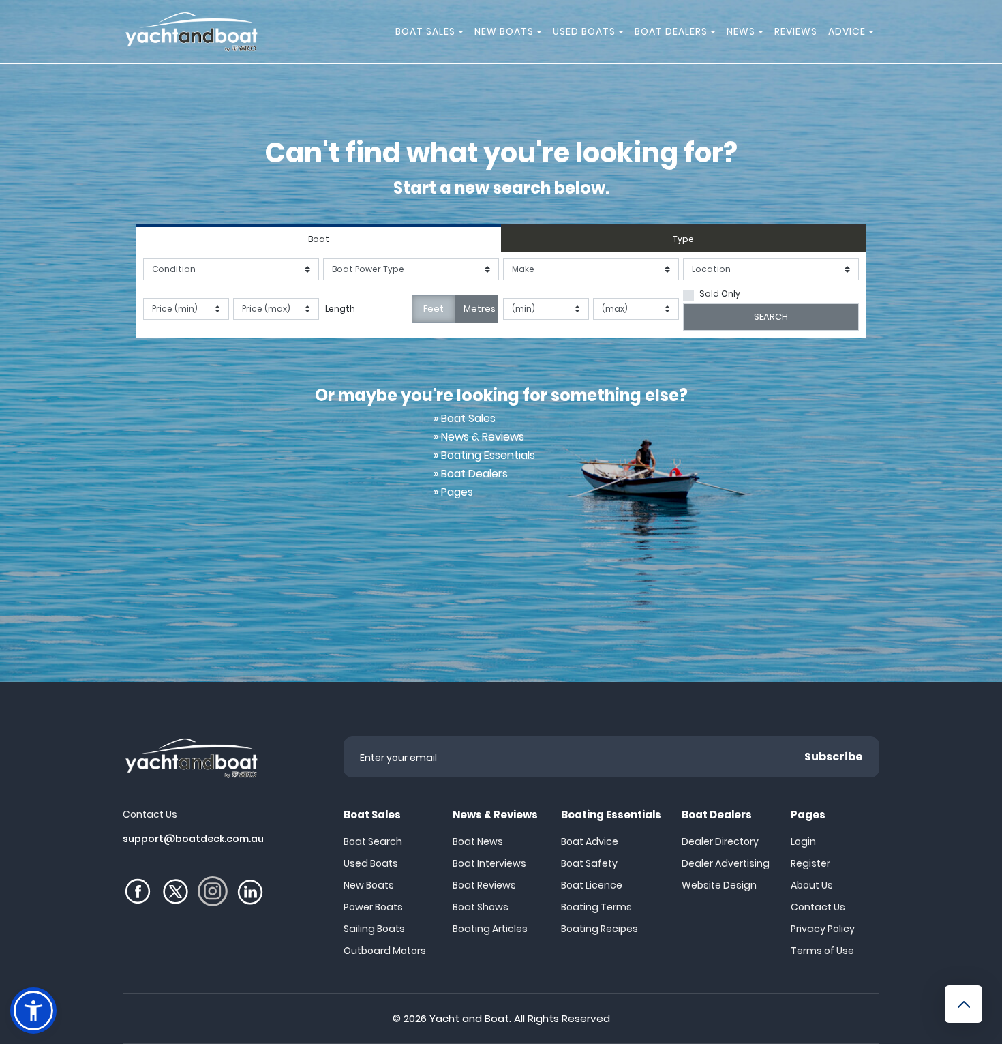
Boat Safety (589, 863)
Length (340, 308)
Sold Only (719, 293)
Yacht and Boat (469, 1018)
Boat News (478, 841)
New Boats (369, 885)
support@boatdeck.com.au (193, 839)
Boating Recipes (599, 929)
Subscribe (833, 756)
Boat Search (373, 841)
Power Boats (373, 907)
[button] (33, 1010)
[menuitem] (463, 31)
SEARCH (771, 316)
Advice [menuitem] (847, 31)
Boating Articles (490, 929)
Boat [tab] (318, 239)
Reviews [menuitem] (795, 31)
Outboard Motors (385, 950)
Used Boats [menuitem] (584, 31)
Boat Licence (591, 885)
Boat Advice (589, 841)
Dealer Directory (720, 841)
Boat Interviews (489, 863)
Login (803, 841)
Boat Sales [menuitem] (425, 31)
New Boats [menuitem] (504, 31)
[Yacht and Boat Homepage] (191, 31)
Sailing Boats (374, 929)
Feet (433, 308)
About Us (812, 885)
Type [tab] (683, 239)
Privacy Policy (823, 929)
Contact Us (818, 907)
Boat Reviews (484, 885)
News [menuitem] (741, 31)
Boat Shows (480, 907)
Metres (480, 308)
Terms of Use (822, 950)
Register (810, 863)
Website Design (719, 885)
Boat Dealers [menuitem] (671, 31)
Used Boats (371, 863)
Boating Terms (596, 907)
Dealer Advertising (726, 863)
